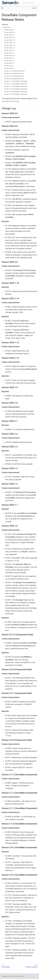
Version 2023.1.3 (9, 60)
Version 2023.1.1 (9, 66)
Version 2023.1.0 (9, 68)
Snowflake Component (10, 101)
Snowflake (6, 967)
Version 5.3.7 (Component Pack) (14, 76)
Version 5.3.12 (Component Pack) (14, 71)
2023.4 (34, 8)
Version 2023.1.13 (9, 42)
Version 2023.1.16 (9, 37)
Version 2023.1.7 (9, 53)
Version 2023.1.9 (9, 48)
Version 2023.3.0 (9, 32)
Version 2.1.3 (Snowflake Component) (15, 81)
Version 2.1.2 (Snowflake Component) (15, 84)
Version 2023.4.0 (9, 30)
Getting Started (31, 967)
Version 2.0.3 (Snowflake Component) (15, 91)
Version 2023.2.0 (9, 35)
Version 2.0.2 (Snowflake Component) (15, 94)
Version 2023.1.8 (9, 50)
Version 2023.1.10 (9, 45)
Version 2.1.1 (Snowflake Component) (15, 86)
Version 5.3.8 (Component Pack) (14, 73)
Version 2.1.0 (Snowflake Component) (15, 89)
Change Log (6, 27)
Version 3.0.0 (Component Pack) (14, 78)
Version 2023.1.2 (9, 63)
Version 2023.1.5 (9, 58)
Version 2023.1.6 (9, 55)
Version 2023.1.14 (9, 40)
